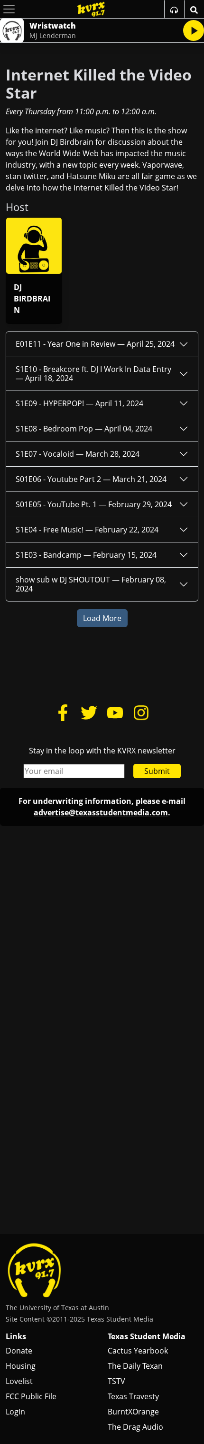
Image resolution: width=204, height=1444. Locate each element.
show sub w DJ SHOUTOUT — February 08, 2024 (91, 584)
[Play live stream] (193, 30)
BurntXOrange (133, 1411)
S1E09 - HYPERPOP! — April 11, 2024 (79, 403)
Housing (21, 1366)
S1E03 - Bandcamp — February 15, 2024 (86, 555)
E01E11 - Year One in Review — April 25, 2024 (95, 344)
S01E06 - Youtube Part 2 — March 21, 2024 (91, 479)
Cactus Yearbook (138, 1350)
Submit (157, 771)
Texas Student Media (146, 1336)
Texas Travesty (133, 1396)
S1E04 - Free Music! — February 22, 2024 (87, 529)
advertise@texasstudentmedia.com (101, 812)
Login (15, 1411)
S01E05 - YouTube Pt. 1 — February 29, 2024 (94, 504)
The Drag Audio (135, 1427)
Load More (102, 618)
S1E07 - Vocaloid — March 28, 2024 (77, 454)
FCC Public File (31, 1396)
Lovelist (19, 1381)
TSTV (116, 1381)
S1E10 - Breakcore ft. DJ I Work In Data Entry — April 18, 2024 (93, 373)
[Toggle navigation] (9, 9)
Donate (19, 1350)
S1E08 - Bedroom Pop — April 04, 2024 (84, 428)
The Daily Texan (135, 1366)
